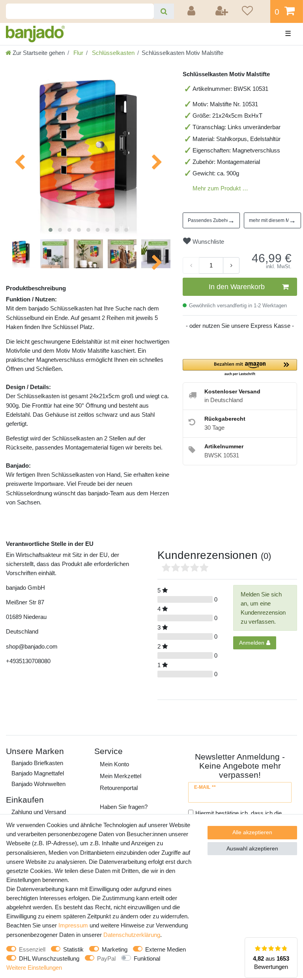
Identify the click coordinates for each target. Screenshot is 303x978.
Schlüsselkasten (112, 52)
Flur (77, 52)
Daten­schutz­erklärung (131, 934)
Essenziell (32, 949)
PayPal (106, 958)
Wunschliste (207, 241)
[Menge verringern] (191, 265)
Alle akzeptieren (252, 832)
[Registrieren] (222, 11)
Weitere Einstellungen (34, 967)
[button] (240, 368)
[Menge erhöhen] (231, 265)
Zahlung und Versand (38, 812)
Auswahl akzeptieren (252, 848)
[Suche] (164, 11)
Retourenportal (119, 787)
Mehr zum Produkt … (220, 188)
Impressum (73, 925)
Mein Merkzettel (120, 776)
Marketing (114, 949)
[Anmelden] (192, 11)
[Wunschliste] (253, 11)
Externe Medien (165, 949)
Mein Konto (114, 764)
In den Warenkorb (237, 287)
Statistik (73, 949)
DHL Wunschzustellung (49, 958)
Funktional (147, 958)
